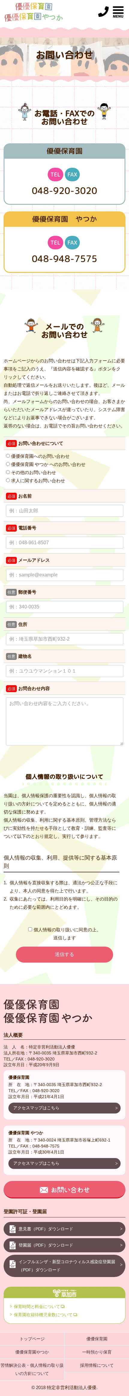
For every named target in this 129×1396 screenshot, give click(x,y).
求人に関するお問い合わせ (37, 480)
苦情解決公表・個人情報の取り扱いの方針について (32, 1369)
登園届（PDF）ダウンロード (46, 1245)
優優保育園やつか (32, 1352)
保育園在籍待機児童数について (43, 1314)
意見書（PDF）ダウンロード (46, 1228)
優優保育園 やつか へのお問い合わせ (48, 464)
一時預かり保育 (97, 1352)
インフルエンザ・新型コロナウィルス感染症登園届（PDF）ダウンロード (67, 1265)
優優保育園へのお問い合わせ (40, 456)
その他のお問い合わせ (33, 472)
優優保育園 (96, 1338)
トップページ (32, 1338)
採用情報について (97, 1365)
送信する (64, 954)
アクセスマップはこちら (36, 1107)
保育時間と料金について (37, 1306)
